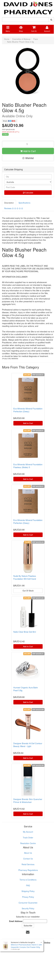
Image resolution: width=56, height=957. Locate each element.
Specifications (24, 202)
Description (9, 202)
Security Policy (28, 908)
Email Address (15, 921)
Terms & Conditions (28, 879)
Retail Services (28, 864)
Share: (5, 121)
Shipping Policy (28, 891)
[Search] (51, 19)
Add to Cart (29, 151)
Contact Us (28, 858)
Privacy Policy (28, 897)
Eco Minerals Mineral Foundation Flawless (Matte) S (27, 466)
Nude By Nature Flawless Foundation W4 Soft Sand (24, 577)
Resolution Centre (28, 843)
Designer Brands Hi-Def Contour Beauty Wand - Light (27, 745)
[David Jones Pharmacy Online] (28, 6)
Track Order (28, 837)
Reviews (8, 208)
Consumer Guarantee (28, 902)
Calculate (29, 192)
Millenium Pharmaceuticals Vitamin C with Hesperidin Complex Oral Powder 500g (26, 945)
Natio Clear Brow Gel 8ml (24, 631)
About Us (28, 852)
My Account (28, 831)
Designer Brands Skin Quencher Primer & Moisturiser (27, 800)
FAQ (28, 885)
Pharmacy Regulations (28, 870)
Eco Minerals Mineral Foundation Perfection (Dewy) (27, 410)
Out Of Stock (28, 590)
